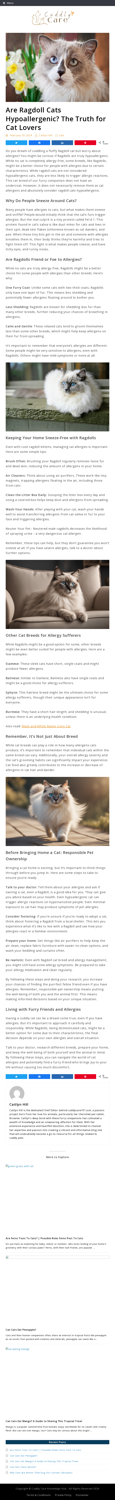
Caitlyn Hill (45, 135)
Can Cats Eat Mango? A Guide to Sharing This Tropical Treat (44, 1421)
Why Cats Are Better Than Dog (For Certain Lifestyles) (41, 1472)
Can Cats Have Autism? (23, 1466)
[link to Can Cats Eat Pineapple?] (57, 1290)
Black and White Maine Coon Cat (46, 726)
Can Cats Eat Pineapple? (21, 1329)
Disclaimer (82, 1495)
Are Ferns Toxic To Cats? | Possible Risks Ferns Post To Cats (44, 1238)
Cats (61, 135)
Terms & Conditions (38, 1495)
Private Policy (63, 1495)
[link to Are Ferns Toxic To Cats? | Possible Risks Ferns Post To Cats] (57, 1199)
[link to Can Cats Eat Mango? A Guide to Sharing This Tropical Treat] (57, 1382)
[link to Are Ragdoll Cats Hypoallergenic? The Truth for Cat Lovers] (57, 67)
